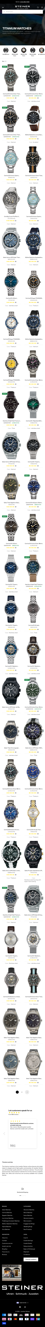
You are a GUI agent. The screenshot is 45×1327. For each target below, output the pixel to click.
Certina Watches (7, 1212)
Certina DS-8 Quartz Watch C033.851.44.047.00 (34, 503)
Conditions (27, 1254)
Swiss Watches (28, 1215)
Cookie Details (28, 1243)
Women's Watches (29, 1210)
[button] (4, 1133)
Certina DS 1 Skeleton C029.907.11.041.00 (11, 666)
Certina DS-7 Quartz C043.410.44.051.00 (33, 462)
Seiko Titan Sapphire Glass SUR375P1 (11, 1038)
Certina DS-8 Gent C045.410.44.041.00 (11, 298)
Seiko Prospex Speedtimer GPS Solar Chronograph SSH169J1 (34, 871)
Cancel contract (30, 1259)
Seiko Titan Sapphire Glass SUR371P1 (11, 1078)
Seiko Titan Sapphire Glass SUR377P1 (11, 503)
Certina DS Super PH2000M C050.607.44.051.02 (34, 298)
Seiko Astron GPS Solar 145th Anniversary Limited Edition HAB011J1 (33, 748)
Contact (4, 1240)
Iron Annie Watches (7, 1218)
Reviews (4, 1254)
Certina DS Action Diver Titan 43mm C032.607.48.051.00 (33, 176)
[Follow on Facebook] (20, 1307)
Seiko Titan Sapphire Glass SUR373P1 (33, 1038)
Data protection (28, 1246)
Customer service (7, 1243)
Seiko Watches (6, 1210)
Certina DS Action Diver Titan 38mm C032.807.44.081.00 (11, 94)
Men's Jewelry (28, 1221)
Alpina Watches (6, 1226)
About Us (5, 1238)
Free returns (5, 1252)
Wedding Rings (28, 1226)
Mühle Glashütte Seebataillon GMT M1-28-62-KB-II (33, 257)
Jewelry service (6, 1246)
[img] (23, 1113)
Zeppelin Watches (7, 1215)
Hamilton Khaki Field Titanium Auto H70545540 (33, 584)
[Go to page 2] (27, 1092)
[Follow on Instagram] (25, 1307)
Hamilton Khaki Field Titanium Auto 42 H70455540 (11, 915)
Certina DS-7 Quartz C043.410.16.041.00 (11, 625)
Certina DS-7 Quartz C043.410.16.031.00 (11, 956)
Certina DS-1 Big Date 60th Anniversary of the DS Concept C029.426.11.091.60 (33, 421)
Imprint (26, 1238)
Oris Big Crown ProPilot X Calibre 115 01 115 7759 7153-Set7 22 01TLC (11, 216)
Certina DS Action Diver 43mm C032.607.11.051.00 (33, 94)
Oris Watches (6, 1229)
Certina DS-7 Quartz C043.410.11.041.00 (11, 584)
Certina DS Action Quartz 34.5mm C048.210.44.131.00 (34, 216)
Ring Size (4, 1249)
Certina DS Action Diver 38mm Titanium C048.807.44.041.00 (33, 789)
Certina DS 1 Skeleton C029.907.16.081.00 (34, 666)
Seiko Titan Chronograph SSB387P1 (11, 748)
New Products (28, 1229)
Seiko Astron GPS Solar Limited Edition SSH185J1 (11, 871)
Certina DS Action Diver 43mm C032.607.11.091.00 (33, 707)
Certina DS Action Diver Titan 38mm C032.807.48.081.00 (33, 997)
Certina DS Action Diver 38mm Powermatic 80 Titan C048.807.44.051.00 (33, 543)
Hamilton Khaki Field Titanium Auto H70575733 (11, 421)
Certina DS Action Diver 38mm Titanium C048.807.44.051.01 (33, 380)
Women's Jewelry (28, 1218)
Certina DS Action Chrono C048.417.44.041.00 (11, 830)
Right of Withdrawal (29, 1249)
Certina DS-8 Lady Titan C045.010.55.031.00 (34, 830)
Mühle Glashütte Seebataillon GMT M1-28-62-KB (33, 339)
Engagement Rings (29, 1223)
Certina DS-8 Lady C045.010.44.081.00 (33, 625)
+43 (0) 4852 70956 (24, 2)
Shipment (26, 1252)
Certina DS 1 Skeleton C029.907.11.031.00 (34, 956)
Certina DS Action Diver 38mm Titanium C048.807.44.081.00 (11, 789)
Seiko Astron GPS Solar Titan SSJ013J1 (11, 257)
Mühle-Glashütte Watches (9, 1223)
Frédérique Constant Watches (11, 1221)
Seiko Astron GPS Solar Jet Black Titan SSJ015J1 (11, 707)
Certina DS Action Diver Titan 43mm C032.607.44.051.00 (11, 135)
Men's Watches (28, 1212)
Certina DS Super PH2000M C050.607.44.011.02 (11, 339)
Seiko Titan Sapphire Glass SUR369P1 (33, 1078)
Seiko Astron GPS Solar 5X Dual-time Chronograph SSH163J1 (33, 915)
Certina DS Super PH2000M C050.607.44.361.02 (11, 380)
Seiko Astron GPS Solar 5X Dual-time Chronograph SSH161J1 (11, 462)
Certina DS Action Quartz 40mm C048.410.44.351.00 (11, 176)
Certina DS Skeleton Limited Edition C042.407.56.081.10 (11, 997)
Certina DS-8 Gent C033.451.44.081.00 (11, 543)
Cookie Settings (28, 1240)
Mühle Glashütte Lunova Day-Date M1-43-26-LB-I (33, 135)
